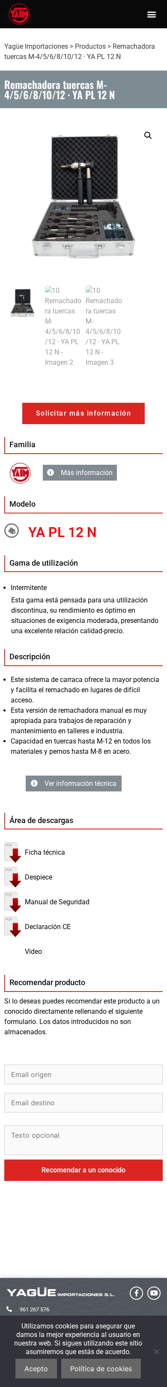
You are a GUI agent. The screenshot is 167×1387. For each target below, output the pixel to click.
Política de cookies (101, 1368)
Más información (87, 473)
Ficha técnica (45, 852)
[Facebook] (136, 1293)
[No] (156, 1351)
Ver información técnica (80, 783)
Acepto (36, 1368)
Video (33, 951)
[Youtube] (154, 1293)
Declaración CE (48, 927)
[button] (151, 14)
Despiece (38, 877)
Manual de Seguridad (57, 902)
